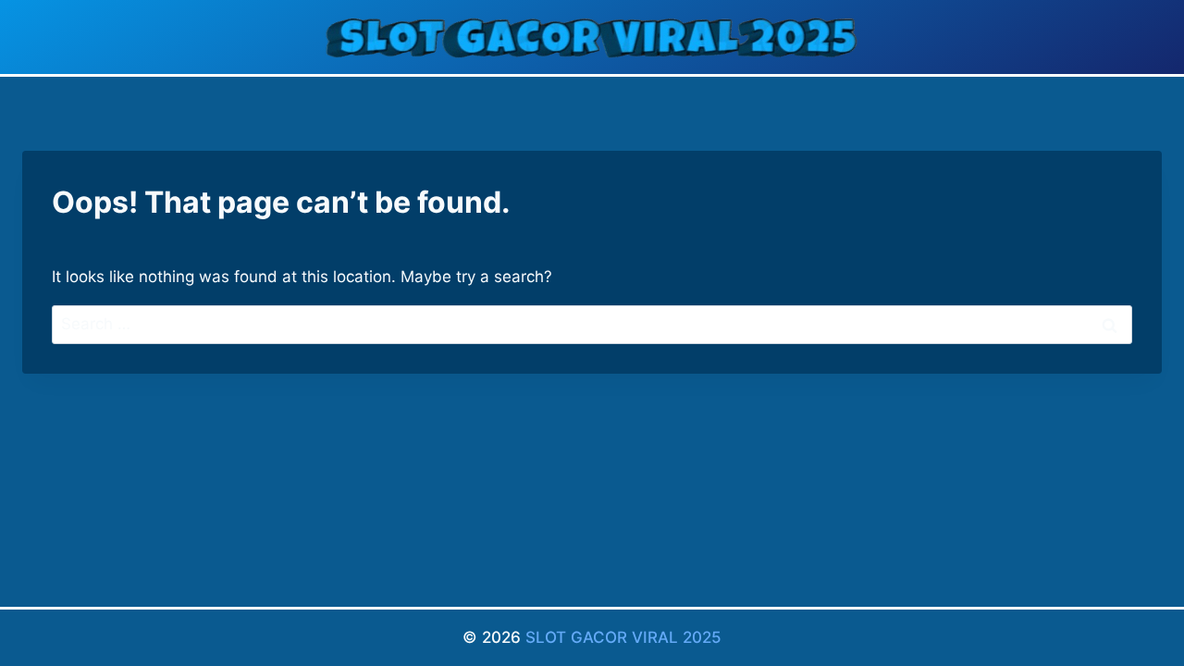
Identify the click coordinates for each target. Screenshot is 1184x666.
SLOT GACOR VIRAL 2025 (623, 637)
